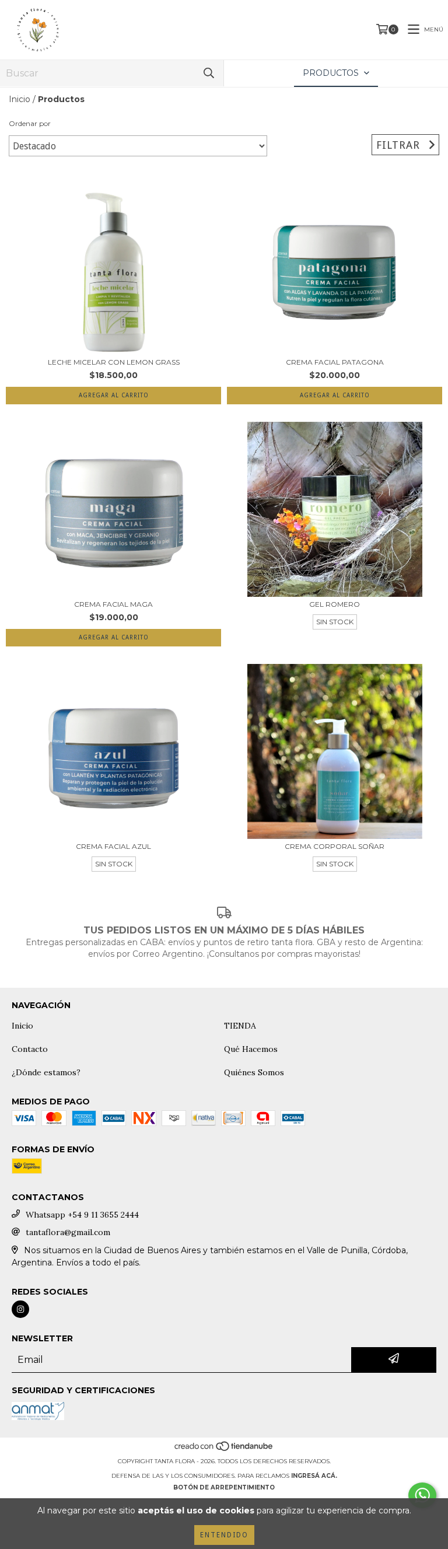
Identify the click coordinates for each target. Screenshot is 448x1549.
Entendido (224, 1535)
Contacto (30, 1049)
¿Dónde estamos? (46, 1072)
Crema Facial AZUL (113, 846)
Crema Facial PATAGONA (335, 362)
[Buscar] (209, 73)
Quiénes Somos (254, 1072)
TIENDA (240, 1025)
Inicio (19, 99)
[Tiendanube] (224, 1449)
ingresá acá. (314, 1476)
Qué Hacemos (251, 1049)
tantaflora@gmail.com (68, 1232)
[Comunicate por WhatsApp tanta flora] (422, 1495)
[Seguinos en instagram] (20, 1309)
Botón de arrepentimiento (224, 1487)
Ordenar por (30, 123)
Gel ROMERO (334, 604)
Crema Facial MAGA (113, 604)
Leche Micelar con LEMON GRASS (114, 362)
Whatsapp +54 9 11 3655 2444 (82, 1214)
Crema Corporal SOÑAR (334, 846)
